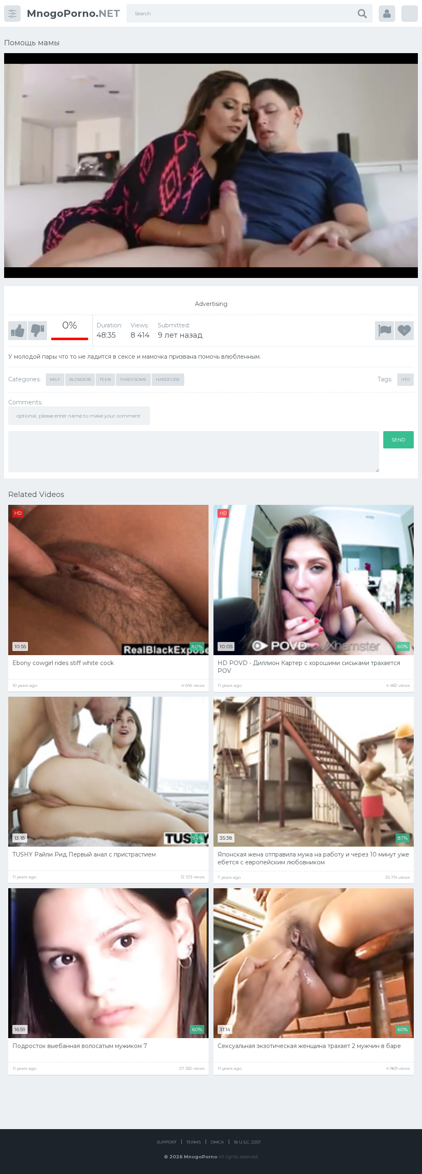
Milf (55, 379)
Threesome (133, 379)
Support (166, 1142)
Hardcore (168, 379)
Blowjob (80, 379)
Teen (105, 379)
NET (73, 13)
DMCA (217, 1142)
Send (399, 439)
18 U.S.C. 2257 (247, 1142)
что (405, 379)
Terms (193, 1142)
